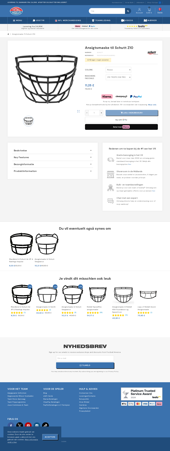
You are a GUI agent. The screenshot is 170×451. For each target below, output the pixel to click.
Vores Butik (129, 2)
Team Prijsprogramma (16, 402)
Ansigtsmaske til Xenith (46, 307)
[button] (18, 312)
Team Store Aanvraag (16, 399)
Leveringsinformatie (87, 396)
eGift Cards (48, 396)
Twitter (19, 425)
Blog (45, 393)
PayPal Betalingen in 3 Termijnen (56, 405)
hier (129, 164)
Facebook (11, 425)
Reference (89, 55)
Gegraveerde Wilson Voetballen (20, 396)
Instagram (36, 425)
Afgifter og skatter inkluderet (32, 28)
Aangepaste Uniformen (17, 393)
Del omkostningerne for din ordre (85, 28)
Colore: (89, 70)
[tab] (52, 150)
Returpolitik (84, 399)
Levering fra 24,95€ (33, 26)
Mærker (88, 52)
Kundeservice (117, 2)
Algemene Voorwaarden (89, 408)
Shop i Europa (152, 2)
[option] (22, 300)
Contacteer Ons (85, 393)
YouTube (28, 425)
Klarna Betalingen (50, 399)
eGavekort (140, 2)
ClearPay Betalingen (51, 402)
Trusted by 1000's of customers (137, 28)
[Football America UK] (16, 11)
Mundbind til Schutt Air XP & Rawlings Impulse (21, 260)
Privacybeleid (84, 411)
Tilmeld (86, 365)
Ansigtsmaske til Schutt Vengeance (44, 260)
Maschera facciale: (90, 77)
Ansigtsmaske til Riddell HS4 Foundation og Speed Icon (122, 309)
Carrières (83, 405)
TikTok (45, 425)
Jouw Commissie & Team (18, 405)
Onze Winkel (84, 402)
